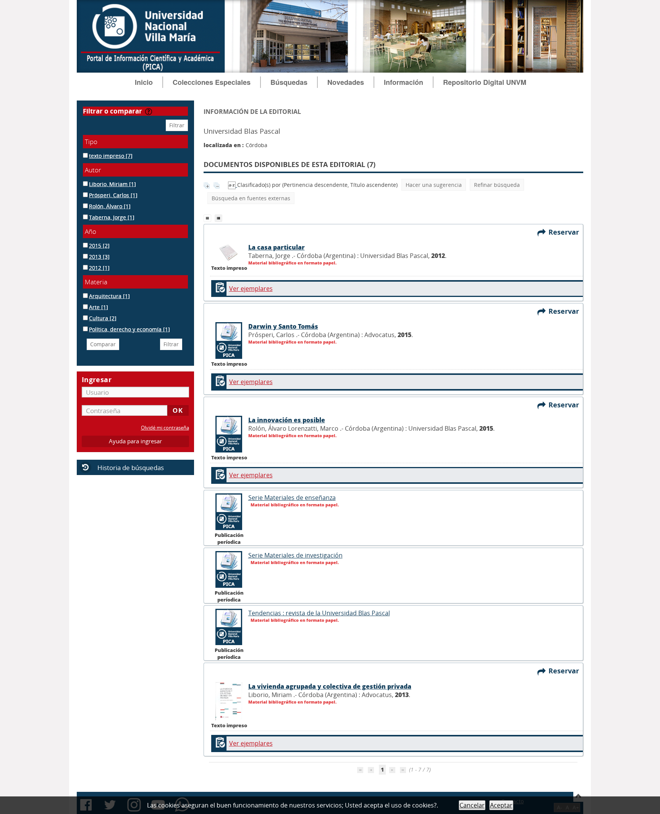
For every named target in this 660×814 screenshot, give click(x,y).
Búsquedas (288, 82)
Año (90, 231)
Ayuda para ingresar (135, 441)
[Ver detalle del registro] (229, 261)
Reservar (565, 232)
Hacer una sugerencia (434, 184)
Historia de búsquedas (130, 467)
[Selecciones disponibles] (232, 184)
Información (403, 82)
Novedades (345, 82)
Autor (93, 169)
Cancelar (472, 805)
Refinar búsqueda (497, 184)
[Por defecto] (209, 217)
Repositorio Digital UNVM (484, 82)
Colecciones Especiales (212, 82)
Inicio (144, 82)
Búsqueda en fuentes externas (251, 198)
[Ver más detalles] (229, 528)
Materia (96, 281)
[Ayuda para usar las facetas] (148, 111)
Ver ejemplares (251, 288)
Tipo (91, 141)
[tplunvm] (219, 217)
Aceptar (501, 805)
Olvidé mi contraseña (165, 428)
